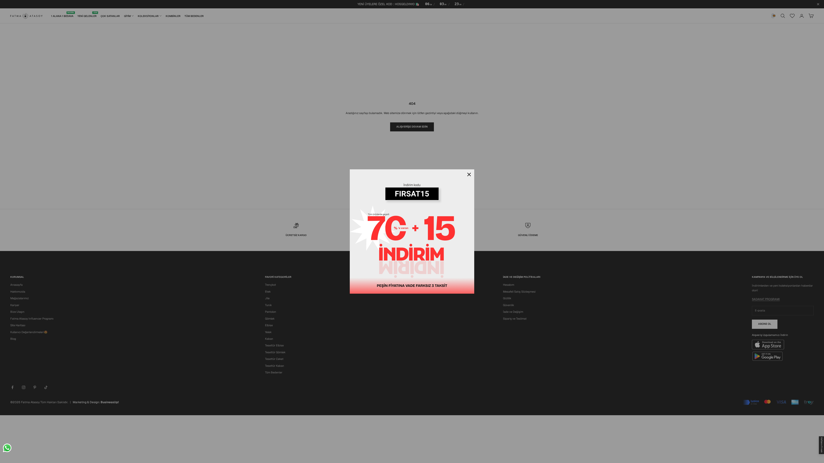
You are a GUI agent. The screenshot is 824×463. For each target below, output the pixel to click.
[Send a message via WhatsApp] (7, 448)
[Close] (469, 174)
